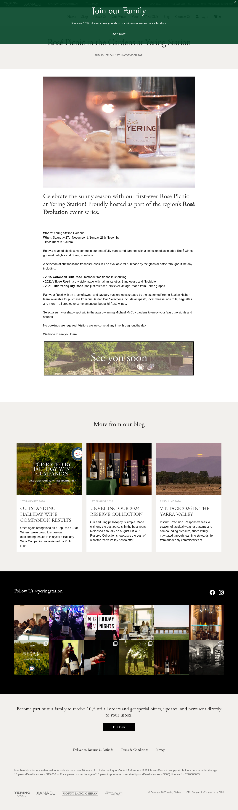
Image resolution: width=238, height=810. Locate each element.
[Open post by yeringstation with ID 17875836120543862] (136, 622)
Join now (119, 34)
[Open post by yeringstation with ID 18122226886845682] (101, 657)
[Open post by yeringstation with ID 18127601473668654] (101, 622)
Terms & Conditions (134, 750)
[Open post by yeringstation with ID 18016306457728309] (31, 622)
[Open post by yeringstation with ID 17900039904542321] (171, 657)
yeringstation (31, 608)
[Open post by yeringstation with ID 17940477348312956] (206, 657)
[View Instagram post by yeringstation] (46, 636)
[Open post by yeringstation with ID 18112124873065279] (206, 622)
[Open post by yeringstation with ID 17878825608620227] (136, 657)
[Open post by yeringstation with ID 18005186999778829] (66, 622)
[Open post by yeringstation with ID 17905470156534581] (31, 657)
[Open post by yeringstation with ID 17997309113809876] (171, 622)
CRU (221, 792)
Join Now (119, 727)
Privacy (160, 750)
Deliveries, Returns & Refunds (93, 750)
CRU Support (193, 792)
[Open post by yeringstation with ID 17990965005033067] (66, 657)
